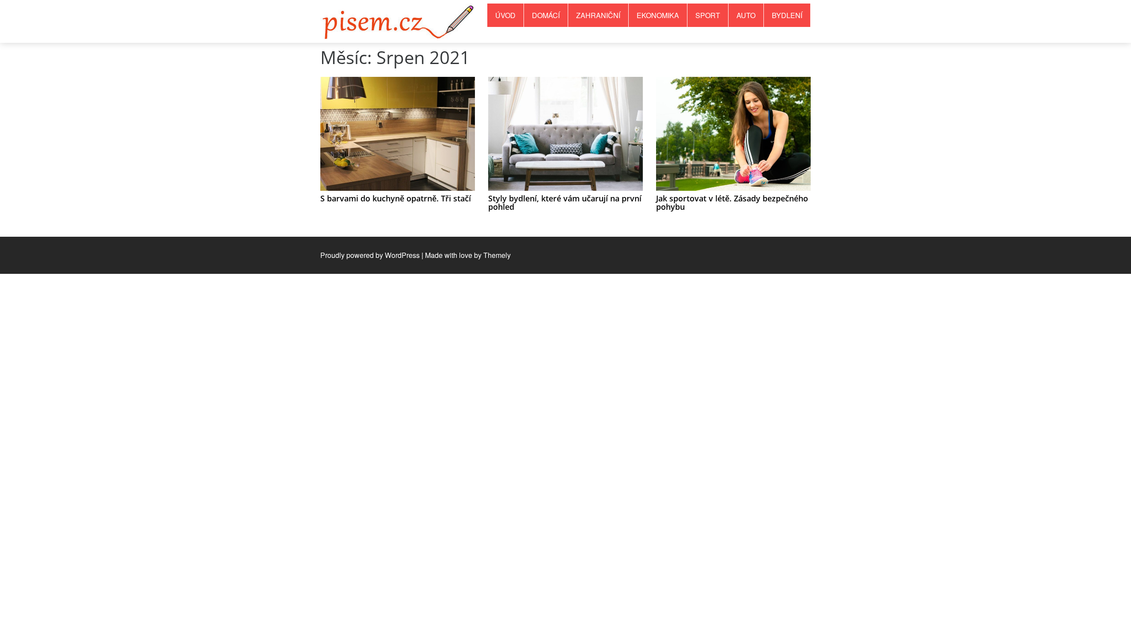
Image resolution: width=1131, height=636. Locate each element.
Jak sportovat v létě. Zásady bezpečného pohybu (732, 202)
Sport (707, 15)
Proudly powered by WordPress (370, 255)
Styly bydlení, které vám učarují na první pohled (564, 202)
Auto (745, 15)
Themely (497, 255)
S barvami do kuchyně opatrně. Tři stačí (395, 198)
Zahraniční (598, 15)
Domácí (546, 15)
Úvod (505, 15)
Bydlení (787, 15)
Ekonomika (658, 15)
